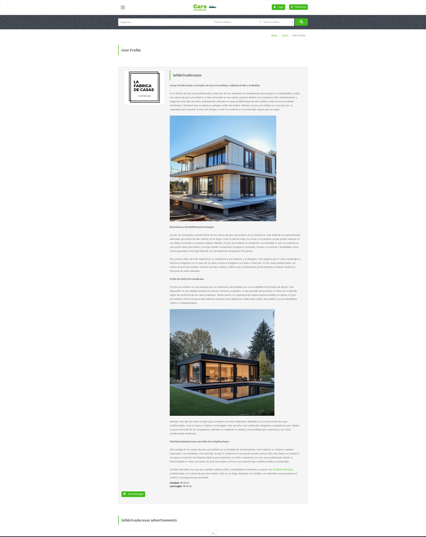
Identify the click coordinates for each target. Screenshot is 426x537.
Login (280, 7)
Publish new (300, 7)
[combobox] (237, 22)
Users (285, 35)
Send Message (135, 494)
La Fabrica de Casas (283, 469)
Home (274, 35)
